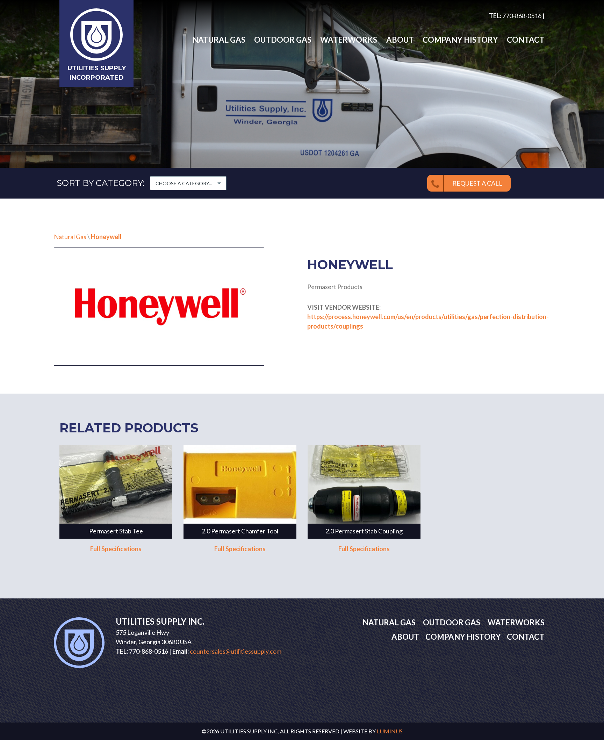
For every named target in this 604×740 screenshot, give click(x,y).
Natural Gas (218, 39)
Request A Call (477, 183)
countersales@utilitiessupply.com (235, 651)
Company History (460, 39)
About (400, 39)
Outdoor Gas (282, 39)
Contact (526, 39)
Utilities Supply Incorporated (96, 72)
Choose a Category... (184, 183)
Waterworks (348, 39)
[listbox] (188, 183)
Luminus (390, 731)
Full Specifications (116, 549)
